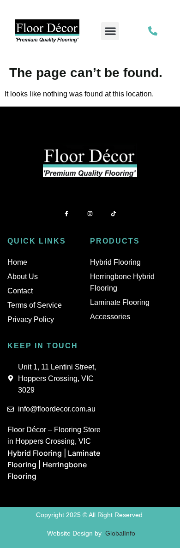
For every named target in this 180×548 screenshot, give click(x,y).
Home (17, 262)
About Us (22, 276)
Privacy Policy (30, 319)
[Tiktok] (114, 214)
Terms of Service (34, 305)
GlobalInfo (120, 533)
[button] (110, 31)
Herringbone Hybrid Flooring (122, 282)
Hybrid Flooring (115, 262)
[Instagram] (90, 214)
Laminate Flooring (120, 302)
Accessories (110, 317)
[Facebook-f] (66, 214)
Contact (20, 291)
